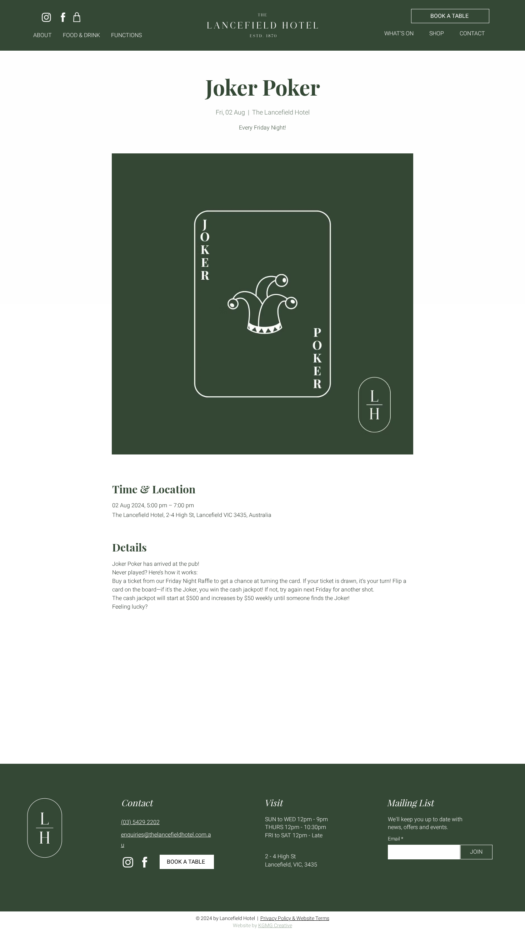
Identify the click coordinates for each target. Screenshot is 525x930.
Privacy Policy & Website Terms (294, 918)
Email (394, 839)
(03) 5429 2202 (140, 822)
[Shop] (76, 17)
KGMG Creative (275, 925)
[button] (43, 35)
